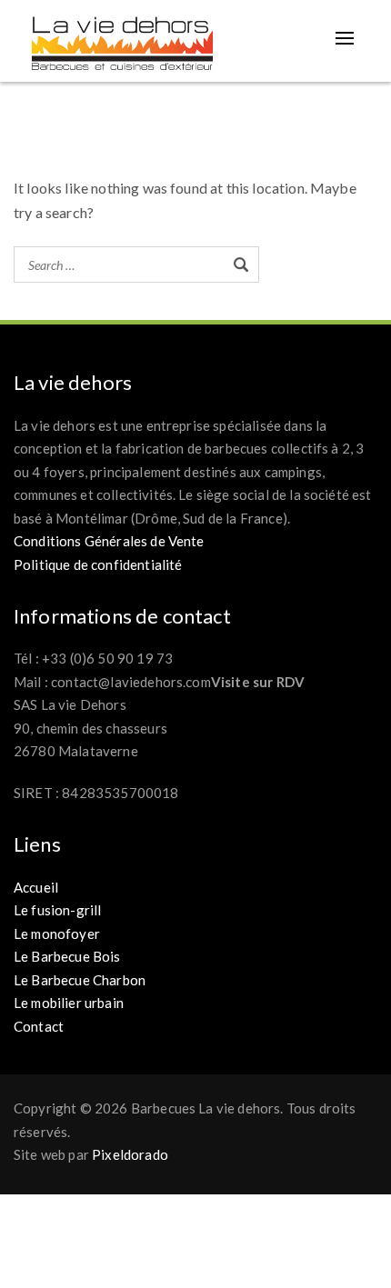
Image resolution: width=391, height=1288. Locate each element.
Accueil (36, 887)
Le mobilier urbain (69, 1002)
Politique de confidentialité (98, 564)
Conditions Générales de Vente (109, 541)
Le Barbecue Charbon (79, 980)
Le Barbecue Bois (67, 956)
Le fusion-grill (57, 910)
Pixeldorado (130, 1154)
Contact (39, 1026)
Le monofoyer (57, 933)
